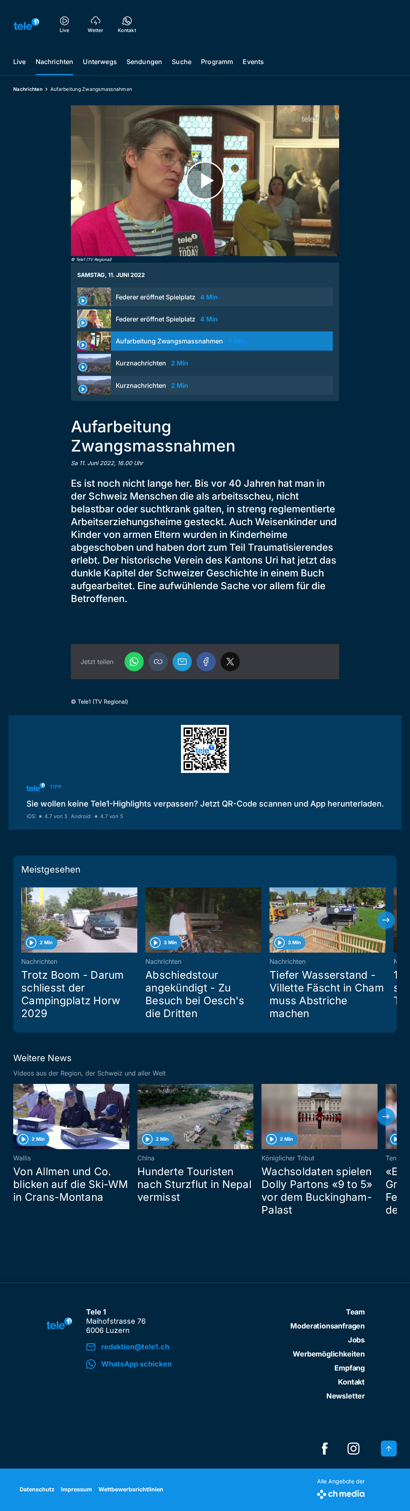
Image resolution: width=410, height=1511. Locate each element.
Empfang (349, 1368)
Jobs (356, 1340)
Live (19, 62)
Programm (217, 62)
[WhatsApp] (134, 661)
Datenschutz (37, 1489)
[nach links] (24, 920)
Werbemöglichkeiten (329, 1354)
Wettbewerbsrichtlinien (130, 1489)
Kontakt (351, 1382)
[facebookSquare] (325, 1449)
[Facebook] (206, 661)
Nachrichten (55, 62)
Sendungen (144, 62)
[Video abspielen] (205, 180)
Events (253, 62)
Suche (181, 62)
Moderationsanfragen (327, 1326)
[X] (230, 661)
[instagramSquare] (354, 1449)
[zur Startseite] (26, 24)
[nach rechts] (386, 920)
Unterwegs (100, 62)
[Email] (182, 661)
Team (355, 1312)
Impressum (76, 1489)
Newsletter (345, 1396)
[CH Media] (341, 1493)
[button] (158, 661)
